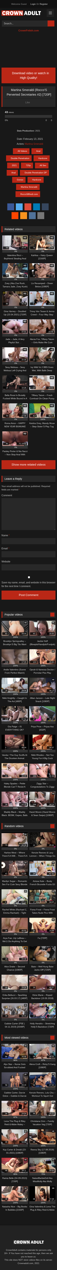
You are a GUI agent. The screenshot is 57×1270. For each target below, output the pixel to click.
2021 (14, 165)
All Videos (22, 151)
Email (5, 548)
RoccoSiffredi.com (29, 194)
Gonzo (20, 179)
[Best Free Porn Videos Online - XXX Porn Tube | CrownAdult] (23, 13)
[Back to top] (48, 1261)
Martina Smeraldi (34, 144)
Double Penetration (20, 158)
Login (33, 4)
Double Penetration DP (36, 172)
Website (6, 561)
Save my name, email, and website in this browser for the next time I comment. (28, 584)
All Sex (43, 165)
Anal (38, 151)
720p (28, 165)
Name (6, 535)
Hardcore (42, 158)
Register (44, 4)
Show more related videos (29, 464)
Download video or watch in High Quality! (30, 75)
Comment (7, 495)
